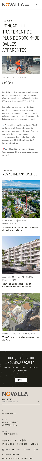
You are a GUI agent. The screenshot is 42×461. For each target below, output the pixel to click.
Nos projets (20, 440)
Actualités (22, 444)
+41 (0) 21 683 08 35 (10, 434)
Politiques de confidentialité (24, 458)
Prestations (8, 444)
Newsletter (7, 399)
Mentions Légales (8, 458)
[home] (13, 4)
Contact (34, 444)
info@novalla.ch (9, 413)
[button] (27, 5)
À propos (6, 440)
